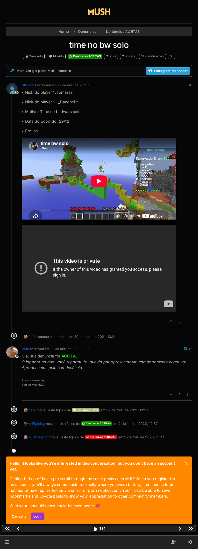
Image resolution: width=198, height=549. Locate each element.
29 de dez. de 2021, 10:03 (76, 85)
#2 (190, 349)
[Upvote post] (171, 321)
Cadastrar (20, 516)
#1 (190, 85)
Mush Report (38, 437)
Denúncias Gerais (87, 410)
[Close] (186, 463)
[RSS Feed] (171, 56)
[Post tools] (188, 321)
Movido (58, 56)
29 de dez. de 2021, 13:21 (69, 349)
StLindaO (29, 85)
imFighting (36, 423)
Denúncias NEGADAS (102, 437)
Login (37, 516)
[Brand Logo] (99, 11)
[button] (7, 542)
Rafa (32, 337)
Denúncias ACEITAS (86, 56)
